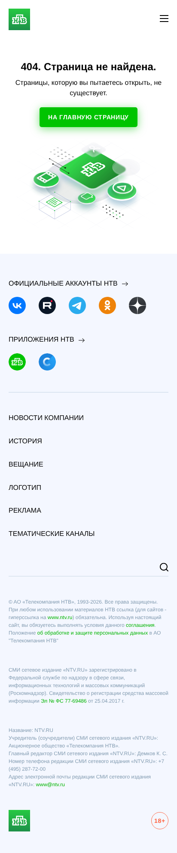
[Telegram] (77, 305)
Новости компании (46, 418)
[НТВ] (17, 361)
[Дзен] (137, 305)
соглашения (140, 625)
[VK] (17, 305)
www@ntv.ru (50, 784)
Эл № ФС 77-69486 (64, 701)
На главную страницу (88, 117)
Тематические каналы (52, 534)
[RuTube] (47, 305)
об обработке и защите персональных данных (92, 633)
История (25, 441)
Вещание (26, 464)
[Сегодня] (47, 361)
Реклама (25, 510)
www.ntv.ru (60, 617)
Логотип (25, 488)
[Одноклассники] (107, 305)
